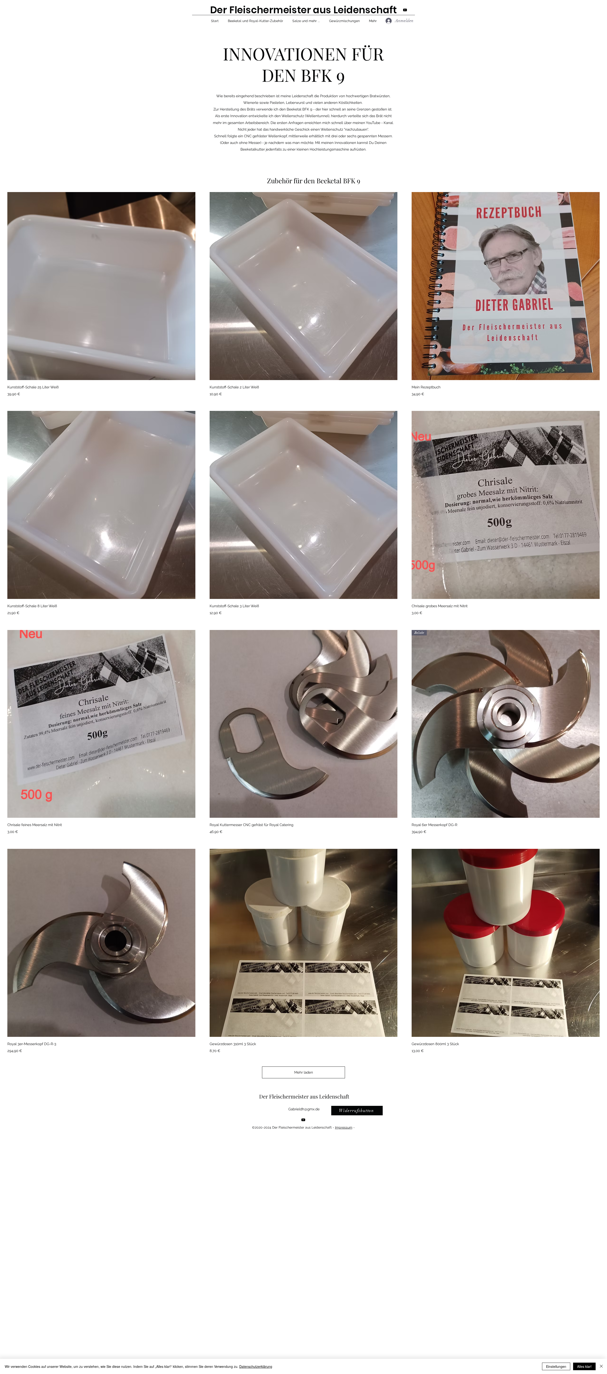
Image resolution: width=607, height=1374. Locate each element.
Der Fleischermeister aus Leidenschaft (304, 1096)
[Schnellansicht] (101, 286)
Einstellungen (556, 1366)
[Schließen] (601, 1366)
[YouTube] (303, 1119)
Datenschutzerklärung (255, 1366)
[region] (223, 1117)
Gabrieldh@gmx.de (304, 1109)
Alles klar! (584, 1366)
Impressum (343, 1127)
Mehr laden (303, 1072)
